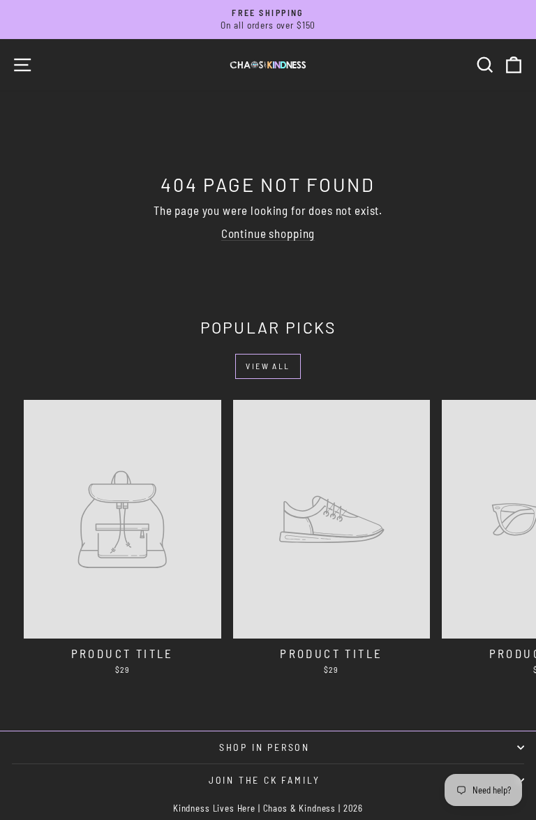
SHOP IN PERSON (264, 747)
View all (268, 366)
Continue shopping (268, 233)
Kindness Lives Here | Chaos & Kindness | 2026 (268, 808)
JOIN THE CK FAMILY (264, 780)
